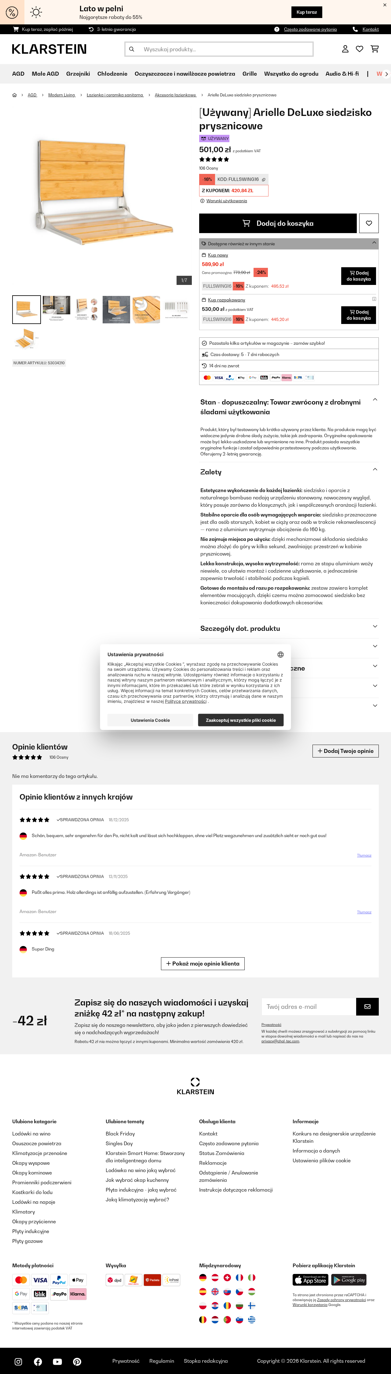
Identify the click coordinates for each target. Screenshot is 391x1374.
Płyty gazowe (27, 1241)
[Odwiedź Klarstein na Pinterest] (77, 1362)
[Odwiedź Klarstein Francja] (239, 1277)
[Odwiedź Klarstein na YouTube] (57, 1362)
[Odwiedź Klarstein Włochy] (251, 1277)
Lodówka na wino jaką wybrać (141, 1170)
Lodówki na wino (31, 1134)
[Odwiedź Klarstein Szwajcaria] (227, 1277)
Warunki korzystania (310, 1305)
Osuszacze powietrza (36, 1143)
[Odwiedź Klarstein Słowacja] (227, 1291)
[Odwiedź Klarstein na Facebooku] (38, 1362)
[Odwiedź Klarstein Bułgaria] (239, 1305)
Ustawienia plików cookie (322, 1160)
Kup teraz (307, 12)
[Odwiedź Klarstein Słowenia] (239, 1319)
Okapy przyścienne (34, 1221)
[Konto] (345, 49)
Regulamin (161, 1361)
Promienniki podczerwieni (41, 1182)
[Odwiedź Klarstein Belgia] (202, 1319)
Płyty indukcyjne (30, 1231)
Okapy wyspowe (31, 1163)
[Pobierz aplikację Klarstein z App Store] (311, 1280)
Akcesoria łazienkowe (176, 94)
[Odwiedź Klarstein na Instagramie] (18, 1362)
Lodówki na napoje (33, 1202)
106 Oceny (208, 168)
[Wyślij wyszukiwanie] (131, 49)
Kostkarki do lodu (32, 1192)
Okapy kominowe (32, 1173)
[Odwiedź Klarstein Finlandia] (251, 1305)
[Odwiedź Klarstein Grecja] (251, 1320)
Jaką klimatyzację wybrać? (137, 1199)
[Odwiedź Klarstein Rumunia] (227, 1305)
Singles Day (119, 1143)
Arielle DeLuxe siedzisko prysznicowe (242, 94)
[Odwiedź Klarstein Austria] (215, 1277)
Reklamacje (213, 1163)
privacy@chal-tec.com (280, 1041)
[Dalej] (386, 74)
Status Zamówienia (221, 1153)
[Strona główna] (20, 94)
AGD (32, 94)
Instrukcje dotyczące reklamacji (236, 1190)
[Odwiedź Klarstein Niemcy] (202, 1277)
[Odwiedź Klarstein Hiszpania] (202, 1291)
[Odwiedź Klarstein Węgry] (251, 1291)
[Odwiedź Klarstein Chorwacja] (215, 1305)
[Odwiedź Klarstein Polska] (202, 1305)
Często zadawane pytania (310, 29)
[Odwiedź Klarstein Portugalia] (227, 1319)
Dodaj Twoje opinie (348, 751)
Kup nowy (218, 254)
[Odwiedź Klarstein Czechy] (239, 1291)
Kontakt (371, 29)
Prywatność (271, 1025)
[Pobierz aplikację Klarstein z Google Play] (349, 1280)
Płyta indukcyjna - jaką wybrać (141, 1190)
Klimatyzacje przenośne (39, 1153)
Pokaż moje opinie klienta (205, 963)
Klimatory (23, 1212)
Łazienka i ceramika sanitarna (115, 94)
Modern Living (62, 94)
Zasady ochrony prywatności (341, 1300)
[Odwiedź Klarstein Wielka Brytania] (215, 1291)
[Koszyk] (375, 49)
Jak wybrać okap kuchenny (137, 1180)
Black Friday (120, 1134)
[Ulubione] (359, 49)
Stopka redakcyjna (206, 1361)
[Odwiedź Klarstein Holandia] (215, 1319)
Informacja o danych (316, 1151)
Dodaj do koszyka (284, 223)
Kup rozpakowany (226, 299)
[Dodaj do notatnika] (369, 223)
